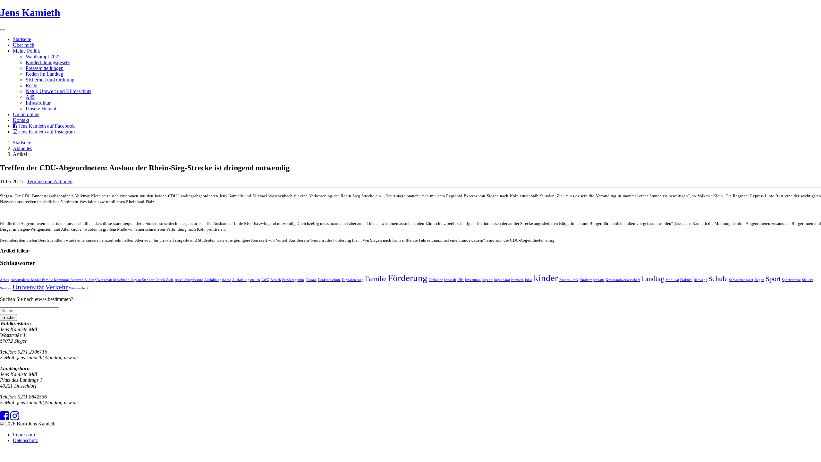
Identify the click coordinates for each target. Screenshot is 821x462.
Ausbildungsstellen (246, 280)
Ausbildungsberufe (189, 280)
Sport (773, 279)
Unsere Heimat (41, 108)
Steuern (807, 280)
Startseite (22, 39)
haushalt (450, 280)
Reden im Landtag (44, 74)
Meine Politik (26, 51)
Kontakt (21, 120)
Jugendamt (502, 280)
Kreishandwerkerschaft (623, 280)
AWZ (265, 280)
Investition (473, 280)
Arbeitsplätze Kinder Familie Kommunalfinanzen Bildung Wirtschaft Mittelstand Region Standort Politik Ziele (92, 280)
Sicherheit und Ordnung (50, 79)
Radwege (700, 280)
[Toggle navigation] (2, 30)
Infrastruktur (38, 103)
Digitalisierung (353, 280)
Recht (32, 85)
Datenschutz (25, 440)
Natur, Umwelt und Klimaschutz (58, 91)
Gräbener (436, 280)
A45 (30, 97)
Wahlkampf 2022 (43, 56)
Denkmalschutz (329, 280)
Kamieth (517, 280)
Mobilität (672, 280)
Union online (26, 114)
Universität (28, 287)
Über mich (23, 45)
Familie (375, 279)
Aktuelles (22, 148)
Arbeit (4, 280)
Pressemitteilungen (44, 68)
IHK (460, 280)
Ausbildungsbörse (217, 280)
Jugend (487, 280)
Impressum (24, 434)
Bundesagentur (293, 280)
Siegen (759, 280)
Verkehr (56, 287)
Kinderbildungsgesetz (48, 62)
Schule (718, 279)
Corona (311, 280)
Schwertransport (741, 280)
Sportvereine (791, 280)
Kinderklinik (568, 280)
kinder (546, 278)
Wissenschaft (78, 288)
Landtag (652, 279)
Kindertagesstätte (592, 280)
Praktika (686, 280)
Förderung (407, 278)
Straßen (5, 288)
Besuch (275, 280)
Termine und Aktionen (49, 181)
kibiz (528, 280)
